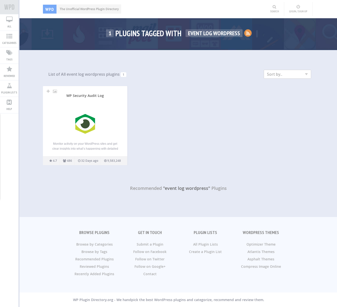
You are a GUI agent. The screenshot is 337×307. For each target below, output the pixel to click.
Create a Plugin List (205, 251)
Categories (9, 43)
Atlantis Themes (261, 251)
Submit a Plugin (150, 244)
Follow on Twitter (150, 259)
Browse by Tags (94, 251)
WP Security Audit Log (85, 95)
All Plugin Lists (205, 244)
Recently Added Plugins (94, 273)
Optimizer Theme (261, 244)
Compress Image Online (261, 266)
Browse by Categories (94, 244)
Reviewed (9, 76)
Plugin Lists (9, 92)
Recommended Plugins (94, 259)
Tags (9, 59)
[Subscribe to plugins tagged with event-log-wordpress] (248, 33)
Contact (150, 273)
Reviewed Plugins (94, 266)
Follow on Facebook (150, 251)
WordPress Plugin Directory (9, 7)
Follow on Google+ (150, 266)
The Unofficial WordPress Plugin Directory (82, 9)
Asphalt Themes (260, 259)
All (9, 26)
